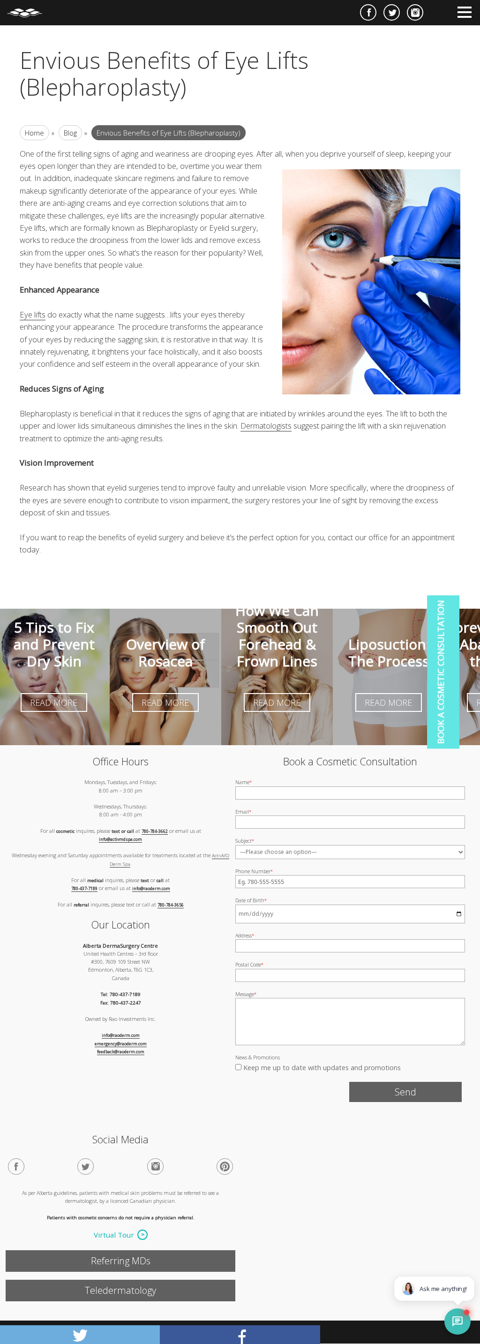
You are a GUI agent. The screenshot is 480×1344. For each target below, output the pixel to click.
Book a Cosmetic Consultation (440, 672)
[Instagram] (155, 1167)
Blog (70, 132)
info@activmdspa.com (120, 840)
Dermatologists (266, 425)
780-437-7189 (84, 888)
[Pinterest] (225, 1167)
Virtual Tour (114, 1235)
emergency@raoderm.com (121, 1044)
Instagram (415, 12)
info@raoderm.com (151, 888)
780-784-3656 (171, 905)
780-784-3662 (155, 831)
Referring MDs (120, 1260)
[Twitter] (85, 1167)
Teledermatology (120, 1290)
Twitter (391, 12)
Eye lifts (32, 314)
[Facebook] (16, 1167)
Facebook (368, 12)
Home (34, 132)
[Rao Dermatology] (29, 9)
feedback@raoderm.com (120, 1052)
